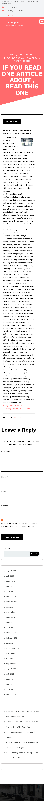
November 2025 (13, 612)
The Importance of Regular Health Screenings (20, 734)
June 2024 (10, 617)
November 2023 (12, 653)
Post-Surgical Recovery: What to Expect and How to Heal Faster (22, 714)
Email (4, 491)
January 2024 (11, 643)
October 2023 (11, 659)
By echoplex (17, 417)
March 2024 (11, 633)
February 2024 (12, 638)
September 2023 (13, 664)
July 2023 (10, 674)
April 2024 (10, 628)
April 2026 (10, 591)
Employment (25, 55)
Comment (6, 451)
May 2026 (10, 586)
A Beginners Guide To (12, 406)
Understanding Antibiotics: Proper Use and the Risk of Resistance (22, 755)
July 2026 (10, 576)
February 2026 (12, 602)
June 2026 (10, 581)
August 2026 (11, 571)
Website (4, 506)
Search (7, 548)
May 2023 (10, 684)
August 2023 (11, 669)
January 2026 (11, 607)
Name (4, 477)
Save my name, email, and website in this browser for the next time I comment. (19, 524)
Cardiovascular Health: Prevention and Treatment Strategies (22, 745)
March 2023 (11, 695)
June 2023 (10, 679)
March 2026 (11, 597)
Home (12, 55)
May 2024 (10, 622)
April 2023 (10, 689)
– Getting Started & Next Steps (16, 408)
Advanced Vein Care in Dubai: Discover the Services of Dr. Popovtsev (22, 724)
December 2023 (12, 648)
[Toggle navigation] (41, 21)
